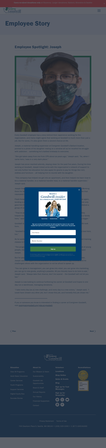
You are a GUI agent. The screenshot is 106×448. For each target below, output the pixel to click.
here (44, 256)
